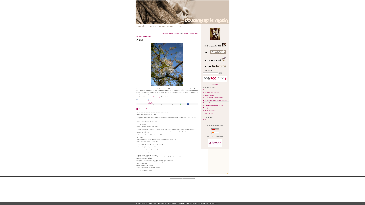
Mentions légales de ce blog (188, 178)
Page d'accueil (177, 33)
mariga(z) (143, 126)
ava (142, 152)
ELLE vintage (156, 97)
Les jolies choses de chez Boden (213, 108)
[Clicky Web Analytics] (215, 133)
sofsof (142, 147)
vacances (176, 104)
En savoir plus (213, 203)
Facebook (191, 104)
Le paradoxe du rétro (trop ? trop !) (214, 97)
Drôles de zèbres (209, 95)
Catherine (143, 141)
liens (179, 25)
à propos (161, 25)
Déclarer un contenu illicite (176, 178)
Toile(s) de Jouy (209, 113)
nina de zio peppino (145, 135)
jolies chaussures (216, 124)
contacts (171, 25)
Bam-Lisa (207, 120)
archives (152, 25)
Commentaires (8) (166, 104)
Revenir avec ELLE (210, 90)
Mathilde (143, 121)
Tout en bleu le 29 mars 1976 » (190, 33)
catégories (141, 25)
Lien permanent (157, 104)
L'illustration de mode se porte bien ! (214, 103)
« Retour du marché (167, 33)
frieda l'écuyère (144, 167)
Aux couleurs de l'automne (212, 92)
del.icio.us (183, 104)
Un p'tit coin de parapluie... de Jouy (214, 105)
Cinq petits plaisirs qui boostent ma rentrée (216, 100)
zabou (142, 114)
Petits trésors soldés (210, 110)
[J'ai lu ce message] (363, 203)
